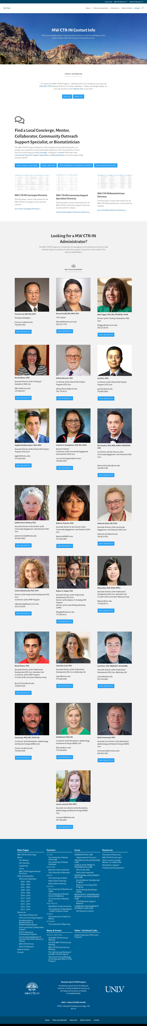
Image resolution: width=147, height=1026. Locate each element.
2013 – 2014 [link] (25, 910)
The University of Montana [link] (59, 873)
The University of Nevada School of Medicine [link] (58, 895)
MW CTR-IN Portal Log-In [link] (112, 857)
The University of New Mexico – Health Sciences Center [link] (60, 910)
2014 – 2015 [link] (25, 907)
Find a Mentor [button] (48, 165)
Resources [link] (114, 8)
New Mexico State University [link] (59, 906)
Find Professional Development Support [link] (28, 933)
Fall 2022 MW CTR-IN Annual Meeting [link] (59, 943)
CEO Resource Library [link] (85, 911)
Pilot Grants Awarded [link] (85, 873)
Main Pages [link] (23, 850)
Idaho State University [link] (57, 881)
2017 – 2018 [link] (25, 898)
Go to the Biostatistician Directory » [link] (111, 210)
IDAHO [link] (49, 875)
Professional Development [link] (113, 868)
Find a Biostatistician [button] (106, 165)
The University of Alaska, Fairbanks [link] (58, 863)
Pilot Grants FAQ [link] (83, 870)
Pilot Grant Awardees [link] (27, 879)
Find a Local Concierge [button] (27, 165)
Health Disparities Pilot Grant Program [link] (86, 936)
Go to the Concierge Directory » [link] (27, 209)
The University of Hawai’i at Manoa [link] (59, 918)
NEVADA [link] (50, 886)
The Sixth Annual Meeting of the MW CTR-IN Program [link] (59, 953)
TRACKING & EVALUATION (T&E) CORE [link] (87, 861)
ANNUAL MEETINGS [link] (54, 935)
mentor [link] (62, 152)
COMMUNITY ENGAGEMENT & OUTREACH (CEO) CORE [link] (86, 907)
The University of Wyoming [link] (59, 924)
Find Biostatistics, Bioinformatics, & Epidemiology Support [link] (28, 923)
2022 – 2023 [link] (25, 884)
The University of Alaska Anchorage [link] (58, 858)
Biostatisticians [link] (58, 155)
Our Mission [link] (24, 860)
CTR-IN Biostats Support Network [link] (86, 902)
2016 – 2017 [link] (25, 901)
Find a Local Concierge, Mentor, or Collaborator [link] (112, 861)
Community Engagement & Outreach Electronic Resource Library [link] (31, 939)
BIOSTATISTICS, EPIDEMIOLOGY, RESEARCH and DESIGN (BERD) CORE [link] (87, 897)
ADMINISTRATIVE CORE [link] (83, 855)
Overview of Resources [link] (28, 915)
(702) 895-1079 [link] (45, 86)
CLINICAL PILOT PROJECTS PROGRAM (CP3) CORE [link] (84, 866)
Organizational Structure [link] (86, 857)
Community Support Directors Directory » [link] (73, 212)
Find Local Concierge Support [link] (31, 918)
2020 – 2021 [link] (25, 890)
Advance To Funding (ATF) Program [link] (86, 886)
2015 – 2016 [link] (25, 904)
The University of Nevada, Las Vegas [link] (60, 890)
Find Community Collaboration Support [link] (31, 928)
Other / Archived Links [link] (85, 930)
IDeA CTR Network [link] (135, 2)
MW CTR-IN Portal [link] (119, 2)
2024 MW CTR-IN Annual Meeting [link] (58, 939)
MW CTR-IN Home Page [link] (26, 855)
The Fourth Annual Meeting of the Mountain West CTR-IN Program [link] (60, 959)
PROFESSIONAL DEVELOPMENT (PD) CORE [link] (86, 876)
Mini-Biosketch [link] (23, 332)
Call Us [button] (67, 96)
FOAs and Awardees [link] (100, 8)
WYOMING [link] (51, 921)
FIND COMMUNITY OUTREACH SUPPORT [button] (75, 165)
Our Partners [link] (24, 863)
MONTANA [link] (51, 867)
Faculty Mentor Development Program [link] (88, 881)
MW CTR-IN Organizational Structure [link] (29, 872)
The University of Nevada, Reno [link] (58, 900)
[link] (7, 8)
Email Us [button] (78, 96)
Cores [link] (21, 869)
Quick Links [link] (108, 2)
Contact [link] (137, 8)
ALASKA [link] (50, 855)
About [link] (88, 8)
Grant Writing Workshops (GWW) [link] (86, 891)
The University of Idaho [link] (57, 878)
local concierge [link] (41, 152)
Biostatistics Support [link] (110, 865)
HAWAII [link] (50, 914)
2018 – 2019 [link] (25, 896)
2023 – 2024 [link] (25, 882)
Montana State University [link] (58, 870)
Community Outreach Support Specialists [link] (31, 155)
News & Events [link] (127, 8)
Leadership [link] (23, 866)
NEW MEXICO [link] (52, 904)
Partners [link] (51, 850)
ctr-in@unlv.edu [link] (76, 89)
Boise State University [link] (57, 884)
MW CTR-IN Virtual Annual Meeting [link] (58, 948)
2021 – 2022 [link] (25, 887)
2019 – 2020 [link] (25, 893)
